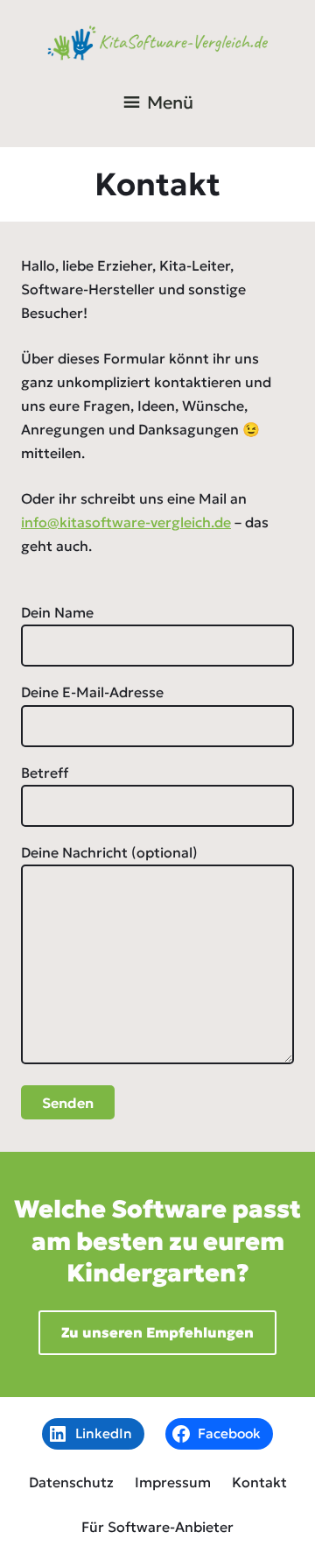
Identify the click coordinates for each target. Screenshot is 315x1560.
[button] (170, 102)
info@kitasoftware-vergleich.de (126, 522)
